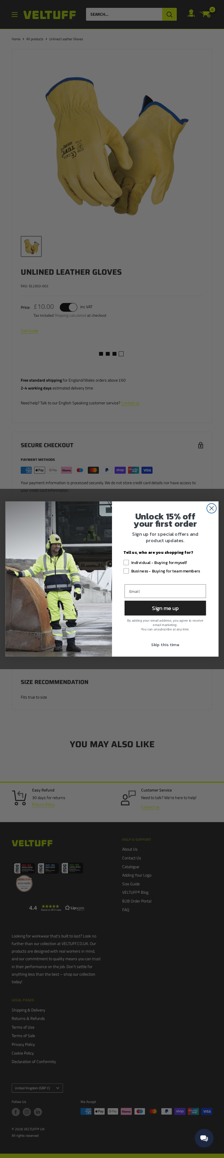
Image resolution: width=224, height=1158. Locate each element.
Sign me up (165, 608)
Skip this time (165, 644)
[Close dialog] (211, 508)
